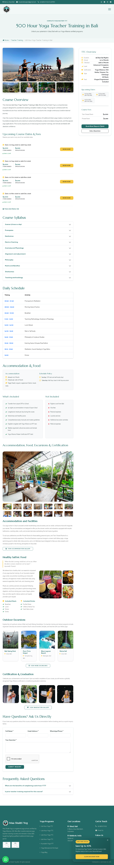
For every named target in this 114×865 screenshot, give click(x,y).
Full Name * (9, 731)
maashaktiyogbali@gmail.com (27, 2)
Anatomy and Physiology (14, 248)
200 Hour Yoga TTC (47, 830)
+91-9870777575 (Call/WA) (47, 2)
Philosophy (9, 260)
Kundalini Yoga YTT (47, 843)
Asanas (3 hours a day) (13, 224)
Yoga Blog (44, 852)
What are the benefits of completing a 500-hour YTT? (25, 785)
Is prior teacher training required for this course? (24, 791)
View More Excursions (39, 666)
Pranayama (9, 230)
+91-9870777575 (102, 826)
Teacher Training (17, 40)
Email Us (100, 830)
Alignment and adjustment (15, 254)
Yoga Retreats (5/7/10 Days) (49, 848)
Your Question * (10, 740)
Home (7, 40)
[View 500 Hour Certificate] (15, 845)
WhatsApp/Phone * (56, 731)
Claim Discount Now (91, 857)
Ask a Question (95, 131)
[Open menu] (109, 9)
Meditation (9, 236)
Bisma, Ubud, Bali (9, 2)
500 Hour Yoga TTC (47, 839)
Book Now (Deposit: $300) (95, 126)
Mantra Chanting (11, 242)
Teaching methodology (14, 277)
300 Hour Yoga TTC (47, 835)
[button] (11, 209)
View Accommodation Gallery (19, 549)
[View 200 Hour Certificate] (7, 845)
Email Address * (33, 731)
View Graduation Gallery (39, 707)
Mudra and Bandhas (12, 265)
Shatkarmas (9, 271)
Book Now (67, 149)
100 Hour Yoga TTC (47, 826)
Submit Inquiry (14, 767)
